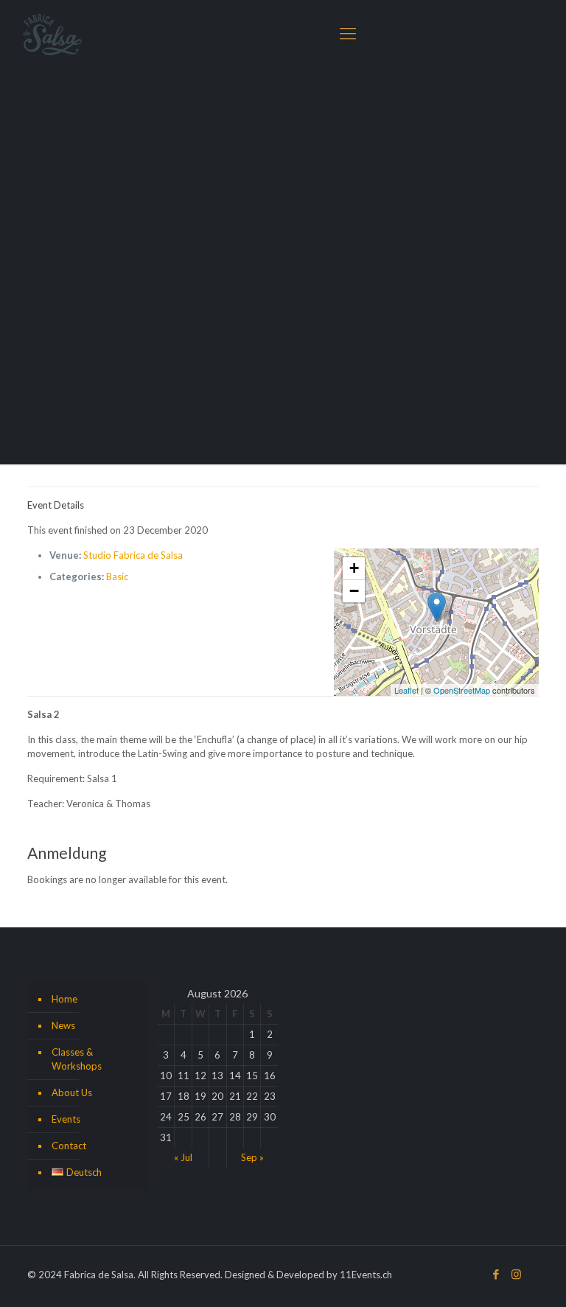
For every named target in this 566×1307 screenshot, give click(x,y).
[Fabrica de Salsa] (52, 33)
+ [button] (354, 568)
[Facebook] (496, 1273)
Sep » (252, 1157)
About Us (72, 1092)
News (63, 1025)
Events (66, 1119)
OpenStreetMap (461, 690)
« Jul (183, 1157)
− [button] (354, 591)
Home (64, 999)
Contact (69, 1145)
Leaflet (406, 690)
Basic (117, 576)
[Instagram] (516, 1273)
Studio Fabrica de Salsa (133, 555)
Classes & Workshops (77, 1059)
